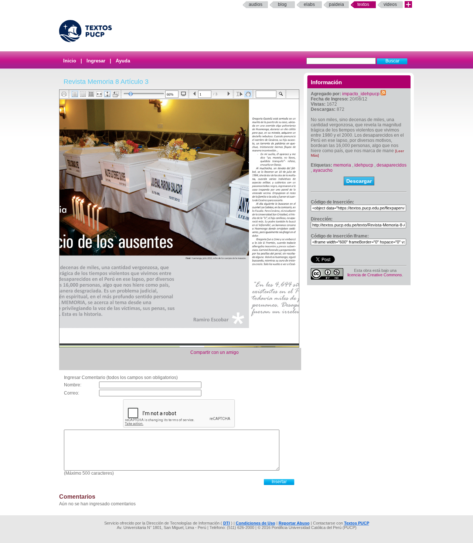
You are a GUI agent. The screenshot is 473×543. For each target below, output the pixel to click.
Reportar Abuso (294, 523)
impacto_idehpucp (361, 93)
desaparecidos (391, 165)
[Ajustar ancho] (99, 94)
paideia (336, 4)
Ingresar (95, 61)
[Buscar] (281, 94)
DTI (226, 523)
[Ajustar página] (107, 94)
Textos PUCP (356, 523)
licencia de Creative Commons (374, 275)
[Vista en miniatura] (91, 94)
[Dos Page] (82, 94)
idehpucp (363, 165)
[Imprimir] (64, 94)
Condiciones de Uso (255, 523)
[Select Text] (239, 94)
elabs (309, 4)
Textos (363, 4)
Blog (282, 4)
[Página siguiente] (228, 94)
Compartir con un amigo (214, 352)
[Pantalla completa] (183, 93)
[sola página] (74, 94)
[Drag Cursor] (248, 94)
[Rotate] (116, 94)
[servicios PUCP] (408, 4)
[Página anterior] (194, 94)
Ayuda (123, 61)
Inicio (69, 61)
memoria (342, 165)
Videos (390, 4)
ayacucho (323, 170)
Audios (255, 4)
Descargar (359, 181)
